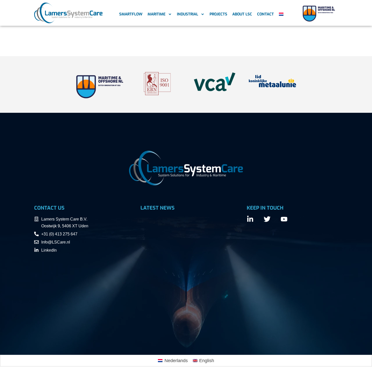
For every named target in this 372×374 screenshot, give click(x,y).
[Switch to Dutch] (281, 14)
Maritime (157, 14)
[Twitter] (267, 219)
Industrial (187, 14)
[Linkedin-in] (250, 219)
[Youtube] (284, 219)
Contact (265, 14)
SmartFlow (130, 14)
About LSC (242, 14)
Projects (218, 14)
